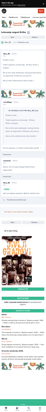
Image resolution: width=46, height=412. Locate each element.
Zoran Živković (7, 341)
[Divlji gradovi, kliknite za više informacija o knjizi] (17, 237)
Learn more (4, 4)
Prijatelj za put (23, 42)
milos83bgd (7, 102)
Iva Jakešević (6, 329)
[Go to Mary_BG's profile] (2, 42)
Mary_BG (8, 42)
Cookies (23, 404)
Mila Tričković (6, 317)
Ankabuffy (7, 161)
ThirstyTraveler (11, 200)
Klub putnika (6, 354)
